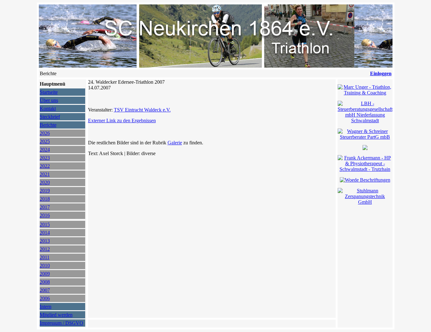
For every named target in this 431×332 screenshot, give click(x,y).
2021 (45, 174)
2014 (45, 232)
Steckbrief (50, 116)
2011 (45, 257)
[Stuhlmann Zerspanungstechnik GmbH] (365, 202)
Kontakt (48, 108)
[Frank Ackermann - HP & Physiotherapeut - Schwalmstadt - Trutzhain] (365, 169)
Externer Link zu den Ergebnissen (122, 120)
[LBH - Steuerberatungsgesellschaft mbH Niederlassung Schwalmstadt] (365, 120)
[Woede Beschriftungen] (365, 180)
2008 (45, 282)
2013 (45, 241)
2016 (45, 215)
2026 (45, 133)
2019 (45, 190)
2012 (45, 249)
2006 (45, 298)
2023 (45, 157)
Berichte (48, 125)
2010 (45, 265)
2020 (45, 182)
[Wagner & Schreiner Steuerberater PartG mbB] (365, 137)
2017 (45, 207)
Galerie (175, 142)
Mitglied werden (56, 314)
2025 (45, 141)
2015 (45, 224)
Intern (45, 306)
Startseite (49, 92)
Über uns (49, 100)
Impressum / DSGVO (61, 323)
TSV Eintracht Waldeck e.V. (142, 109)
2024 (45, 149)
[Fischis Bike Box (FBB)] (365, 148)
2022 (45, 166)
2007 (45, 290)
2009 (45, 273)
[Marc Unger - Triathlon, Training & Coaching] (365, 92)
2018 (45, 199)
